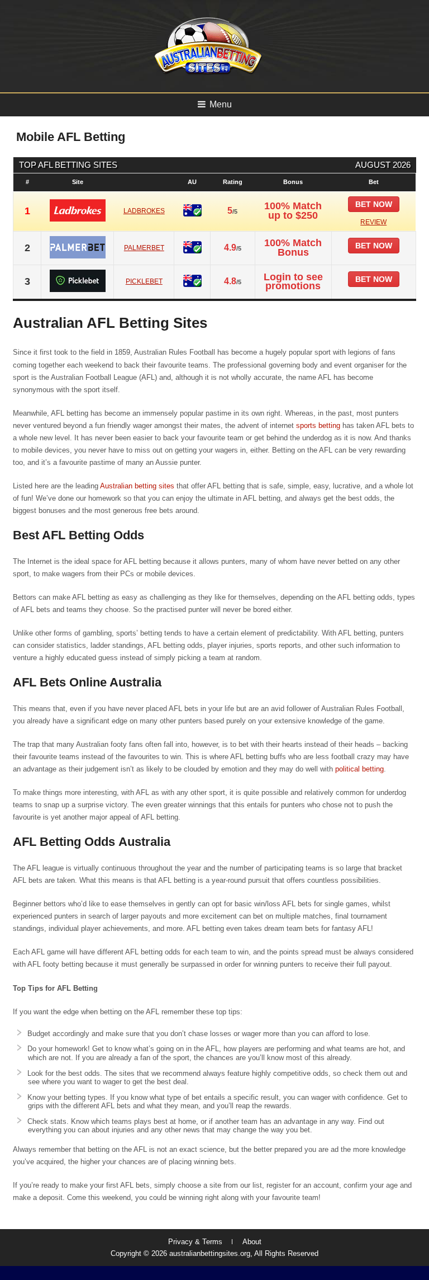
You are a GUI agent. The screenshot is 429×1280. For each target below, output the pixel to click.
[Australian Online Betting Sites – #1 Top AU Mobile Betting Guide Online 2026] (206, 73)
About (251, 1241)
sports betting (318, 425)
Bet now (373, 204)
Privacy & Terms (195, 1241)
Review (373, 222)
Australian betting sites (137, 486)
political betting (359, 769)
